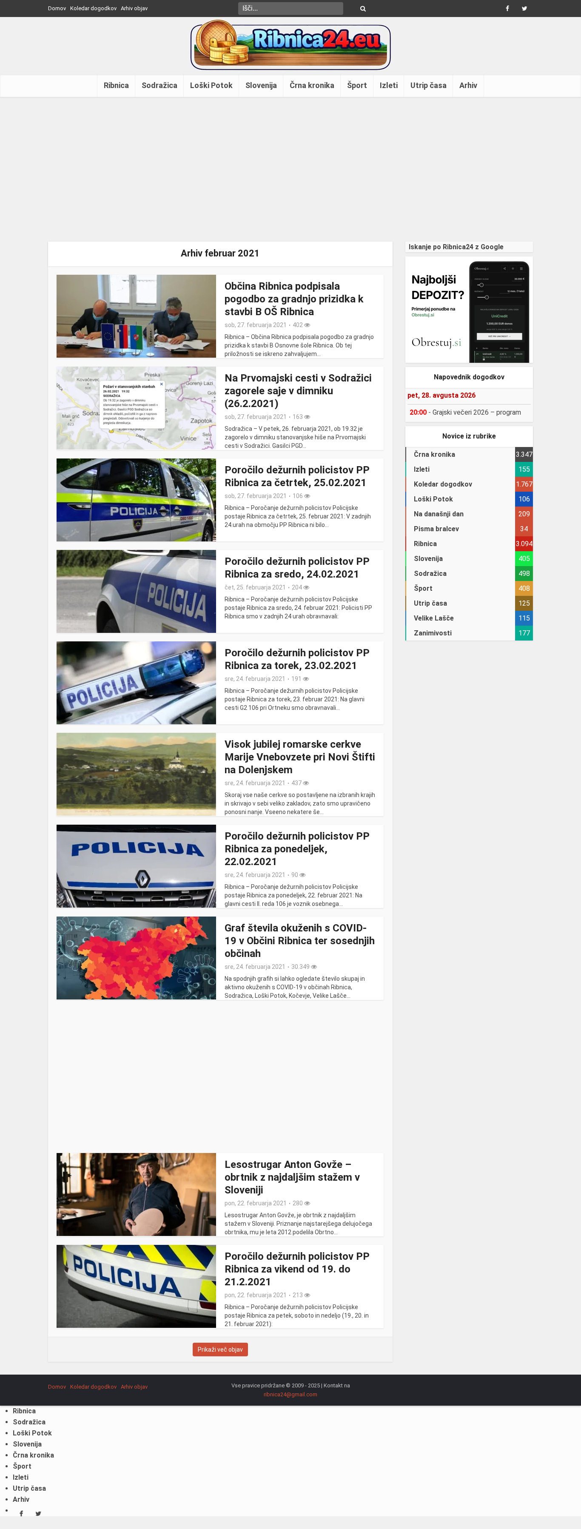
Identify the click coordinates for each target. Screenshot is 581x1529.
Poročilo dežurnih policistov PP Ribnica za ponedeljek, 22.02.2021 (297, 849)
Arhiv (468, 85)
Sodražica (159, 85)
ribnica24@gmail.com (290, 1394)
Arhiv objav (134, 8)
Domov (57, 8)
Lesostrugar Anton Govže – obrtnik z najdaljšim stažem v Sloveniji (292, 1177)
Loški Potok (211, 85)
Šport (357, 85)
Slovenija (261, 85)
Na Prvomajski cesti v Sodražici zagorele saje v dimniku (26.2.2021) (298, 391)
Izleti (389, 85)
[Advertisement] (290, 169)
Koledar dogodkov (93, 8)
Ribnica (116, 85)
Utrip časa (428, 85)
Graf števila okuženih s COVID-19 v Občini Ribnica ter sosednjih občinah (300, 941)
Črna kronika (312, 85)
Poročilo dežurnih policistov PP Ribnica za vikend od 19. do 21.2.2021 (297, 1269)
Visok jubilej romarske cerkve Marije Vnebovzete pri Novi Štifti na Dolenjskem (300, 757)
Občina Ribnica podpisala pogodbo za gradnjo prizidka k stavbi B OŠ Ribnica (294, 299)
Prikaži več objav (220, 1349)
